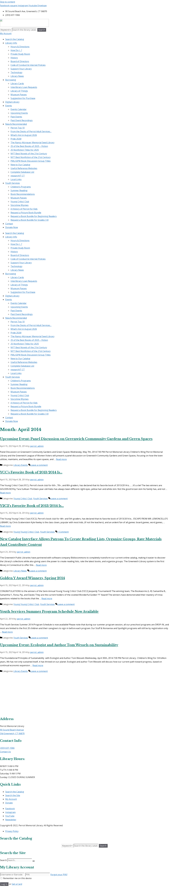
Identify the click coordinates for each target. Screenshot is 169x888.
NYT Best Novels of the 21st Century (29, 153)
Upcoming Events (19, 113)
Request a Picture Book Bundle (26, 212)
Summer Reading (19, 190)
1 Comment (63, 531)
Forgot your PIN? (58, 874)
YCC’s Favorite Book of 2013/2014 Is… (31, 472)
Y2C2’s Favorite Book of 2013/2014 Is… (32, 506)
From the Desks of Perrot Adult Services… (31, 131)
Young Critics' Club (22, 498)
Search (3, 860)
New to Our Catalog (20, 164)
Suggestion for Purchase (23, 98)
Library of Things (19, 90)
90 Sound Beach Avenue (12, 729)
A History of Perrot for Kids (24, 208)
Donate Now (11, 227)
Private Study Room (20, 54)
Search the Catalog (14, 39)
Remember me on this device (17, 878)
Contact (9, 223)
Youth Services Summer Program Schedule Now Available (49, 611)
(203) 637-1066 (7, 748)
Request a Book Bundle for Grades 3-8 (29, 220)
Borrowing (10, 79)
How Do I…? (16, 50)
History (14, 57)
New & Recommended (16, 124)
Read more (61, 459)
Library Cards (17, 83)
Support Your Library (21, 68)
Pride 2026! (16, 138)
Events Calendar (19, 109)
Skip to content (7, 1)
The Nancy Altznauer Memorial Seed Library (32, 142)
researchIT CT (18, 175)
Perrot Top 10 (18, 127)
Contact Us (5, 751)
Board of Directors (20, 61)
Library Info (11, 42)
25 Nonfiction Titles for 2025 (25, 149)
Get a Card (17, 884)
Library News (17, 76)
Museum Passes (19, 94)
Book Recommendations (23, 194)
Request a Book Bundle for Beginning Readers (34, 216)
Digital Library (12, 101)
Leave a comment (39, 465)
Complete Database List (22, 172)
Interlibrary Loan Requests (24, 87)
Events (8, 105)
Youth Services (12, 183)
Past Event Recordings (22, 120)
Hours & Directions (20, 46)
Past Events (16, 116)
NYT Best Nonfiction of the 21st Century (31, 157)
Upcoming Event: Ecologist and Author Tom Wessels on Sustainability (59, 645)
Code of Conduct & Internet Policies (28, 65)
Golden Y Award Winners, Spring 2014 (32, 578)
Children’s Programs (21, 186)
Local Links (16, 179)
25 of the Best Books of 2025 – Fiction (29, 146)
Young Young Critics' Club (26, 531)
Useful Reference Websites (24, 168)
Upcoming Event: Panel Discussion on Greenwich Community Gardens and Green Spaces (76, 439)
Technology (16, 72)
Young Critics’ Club (20, 201)
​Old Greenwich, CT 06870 (12, 733)
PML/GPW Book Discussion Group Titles (31, 161)
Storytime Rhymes (20, 205)
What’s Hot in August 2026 (24, 135)
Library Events (20, 465)
